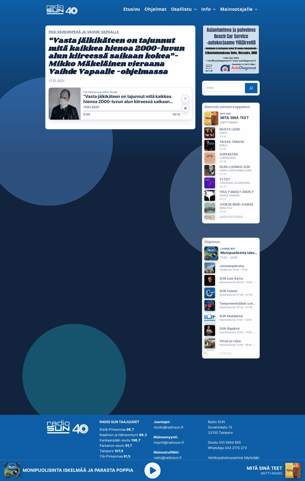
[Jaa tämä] (185, 108)
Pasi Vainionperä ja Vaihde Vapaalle (84, 32)
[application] (194, 9)
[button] (184, 9)
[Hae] (251, 88)
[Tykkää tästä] (185, 99)
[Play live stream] (152, 470)
